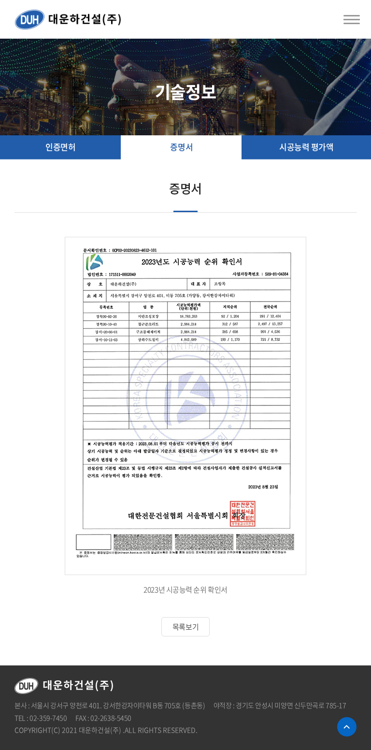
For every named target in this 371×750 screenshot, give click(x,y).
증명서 (181, 147)
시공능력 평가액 (306, 147)
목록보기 (185, 626)
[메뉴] (351, 19)
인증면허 (60, 147)
